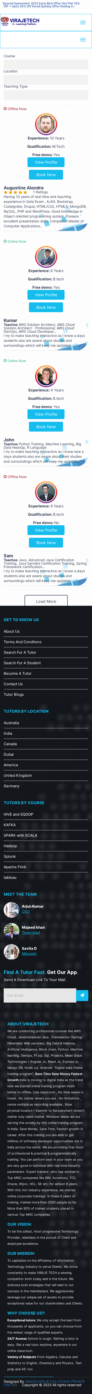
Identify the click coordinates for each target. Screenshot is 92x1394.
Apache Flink (15, 867)
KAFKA (10, 825)
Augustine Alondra (23, 187)
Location (10, 71)
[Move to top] (83, 1385)
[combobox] (46, 64)
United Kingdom (18, 775)
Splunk (10, 856)
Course (9, 56)
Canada (10, 744)
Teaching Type (15, 86)
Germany (11, 786)
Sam (8, 555)
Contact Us (13, 684)
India (8, 733)
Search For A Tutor (20, 652)
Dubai (9, 754)
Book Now (46, 174)
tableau (10, 877)
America (11, 765)
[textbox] (6, 63)
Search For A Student (22, 663)
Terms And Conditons (22, 642)
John (9, 439)
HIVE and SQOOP (18, 814)
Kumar (10, 320)
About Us (12, 631)
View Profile (46, 162)
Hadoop (10, 846)
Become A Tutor (18, 673)
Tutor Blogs (14, 694)
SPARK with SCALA (20, 835)
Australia (11, 722)
